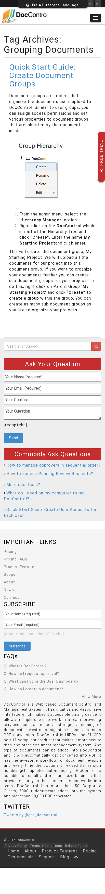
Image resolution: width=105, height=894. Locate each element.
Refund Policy (76, 846)
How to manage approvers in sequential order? (53, 465)
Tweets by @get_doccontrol (30, 815)
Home (13, 851)
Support (11, 574)
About (9, 582)
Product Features (20, 567)
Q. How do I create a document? (33, 689)
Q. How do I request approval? (31, 674)
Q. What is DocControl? (25, 666)
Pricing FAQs (15, 559)
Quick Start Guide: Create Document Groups (42, 75)
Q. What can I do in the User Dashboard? (41, 681)
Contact (11, 597)
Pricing (10, 552)
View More (91, 697)
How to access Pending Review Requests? (49, 473)
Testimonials (21, 856)
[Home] (52, 15)
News (9, 590)
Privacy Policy (16, 846)
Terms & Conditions (46, 846)
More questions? (23, 484)
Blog (64, 856)
